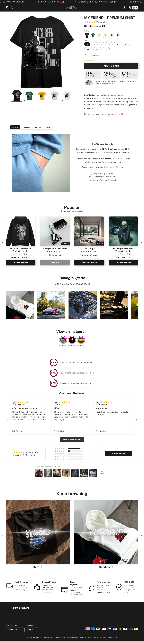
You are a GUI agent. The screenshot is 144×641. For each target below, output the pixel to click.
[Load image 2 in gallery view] (29, 95)
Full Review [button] (17, 431)
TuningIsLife (37, 637)
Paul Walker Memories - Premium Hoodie (20, 250)
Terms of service (72, 637)
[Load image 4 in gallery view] (55, 95)
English (30, 630)
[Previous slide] (7, 419)
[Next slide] (141, 242)
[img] (22, 402)
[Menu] (6, 7)
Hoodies (104, 567)
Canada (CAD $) (14, 630)
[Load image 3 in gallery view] (42, 95)
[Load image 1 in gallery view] (17, 95)
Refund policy (48, 637)
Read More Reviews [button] (71, 440)
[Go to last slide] (2, 242)
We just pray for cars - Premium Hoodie (123, 250)
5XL (97, 49)
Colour (86, 31)
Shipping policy (85, 637)
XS (106, 49)
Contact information (110, 637)
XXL (117, 44)
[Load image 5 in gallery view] (67, 95)
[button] (11, 7)
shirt (36, 567)
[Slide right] (76, 95)
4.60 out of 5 (32, 452)
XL (109, 44)
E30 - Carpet (89, 249)
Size (85, 40)
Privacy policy (60, 637)
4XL (88, 49)
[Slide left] (8, 95)
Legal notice (97, 637)
